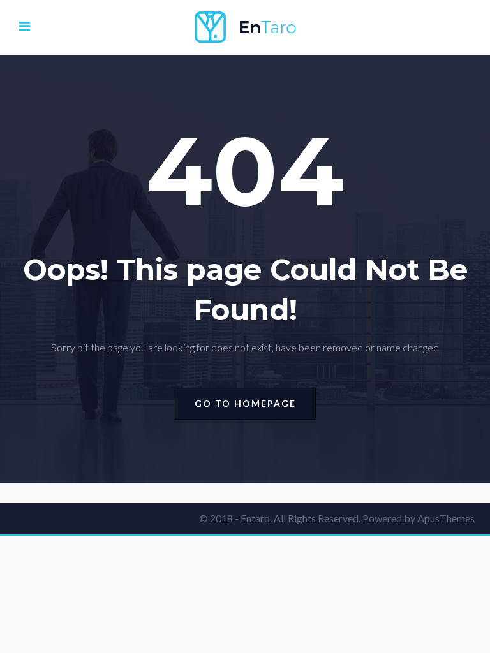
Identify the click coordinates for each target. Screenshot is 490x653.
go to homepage (245, 403)
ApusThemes (446, 518)
